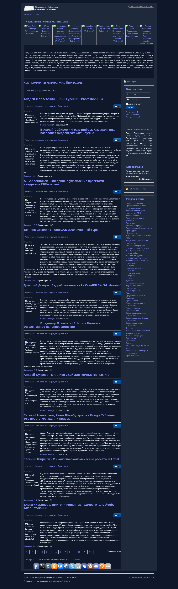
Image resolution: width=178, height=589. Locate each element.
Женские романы (133, 233)
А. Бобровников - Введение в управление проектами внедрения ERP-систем (64, 182)
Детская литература (134, 225)
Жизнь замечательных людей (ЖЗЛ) (138, 236)
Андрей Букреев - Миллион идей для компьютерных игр (66, 374)
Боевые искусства (133, 215)
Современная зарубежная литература (137, 319)
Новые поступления (134, 203)
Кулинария (130, 280)
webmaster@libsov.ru (61, 581)
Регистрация (131, 112)
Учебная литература (134, 335)
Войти (130, 107)
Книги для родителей (135, 250)
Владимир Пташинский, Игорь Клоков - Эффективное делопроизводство (62, 325)
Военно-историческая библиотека (135, 219)
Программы (131, 275)
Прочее (129, 278)
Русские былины (133, 308)
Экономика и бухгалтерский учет (137, 346)
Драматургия (131, 230)
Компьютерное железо (135, 268)
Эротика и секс (132, 355)
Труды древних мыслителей (138, 330)
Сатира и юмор (132, 310)
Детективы (130, 223)
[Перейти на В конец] (90, 552)
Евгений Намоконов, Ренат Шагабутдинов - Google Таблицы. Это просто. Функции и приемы (70, 417)
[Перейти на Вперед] (85, 552)
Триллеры (130, 328)
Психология (131, 298)
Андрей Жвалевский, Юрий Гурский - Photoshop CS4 (63, 99)
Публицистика (132, 300)
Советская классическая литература (136, 314)
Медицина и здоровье (135, 283)
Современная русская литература (135, 324)
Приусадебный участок (135, 295)
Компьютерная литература (137, 260)
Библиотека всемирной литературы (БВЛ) (135, 211)
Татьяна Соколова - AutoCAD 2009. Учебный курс (61, 229)
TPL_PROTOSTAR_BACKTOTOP (140, 577)
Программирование (134, 273)
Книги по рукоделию (134, 255)
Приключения (131, 293)
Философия (131, 340)
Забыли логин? (132, 114)
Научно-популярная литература (134, 286)
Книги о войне (132, 253)
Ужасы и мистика (133, 333)
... (56, 552)
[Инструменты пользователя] (117, 106)
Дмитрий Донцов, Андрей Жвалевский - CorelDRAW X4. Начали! (72, 285)
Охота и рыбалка (133, 290)
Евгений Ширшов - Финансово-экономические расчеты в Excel (71, 459)
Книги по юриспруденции (136, 258)
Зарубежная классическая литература (137, 241)
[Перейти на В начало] (27, 552)
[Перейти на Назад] (32, 552)
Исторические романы (135, 245)
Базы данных (131, 263)
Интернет (130, 265)
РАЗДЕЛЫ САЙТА (31, 14)
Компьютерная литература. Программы (51, 106)
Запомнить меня (135, 104)
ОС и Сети (130, 270)
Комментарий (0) (34, 90)
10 (79, 552)
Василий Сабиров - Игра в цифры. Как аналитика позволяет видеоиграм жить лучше (77, 131)
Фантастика (131, 338)
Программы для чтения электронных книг (136, 206)
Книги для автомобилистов (137, 248)
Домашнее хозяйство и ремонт (139, 228)
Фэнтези (129, 343)
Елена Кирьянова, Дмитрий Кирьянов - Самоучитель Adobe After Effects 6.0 (69, 506)
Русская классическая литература (135, 304)
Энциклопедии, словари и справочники (137, 351)
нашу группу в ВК (139, 135)
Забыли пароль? (133, 117)
